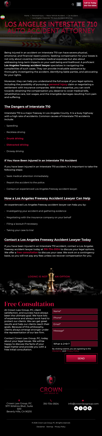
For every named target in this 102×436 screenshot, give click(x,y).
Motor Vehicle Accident (55, 16)
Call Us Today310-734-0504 (90, 4)
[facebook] (85, 408)
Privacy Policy (72, 351)
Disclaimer (57, 351)
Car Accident (73, 16)
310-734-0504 (51, 403)
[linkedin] (76, 408)
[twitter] (81, 408)
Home (26, 16)
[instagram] (90, 408)
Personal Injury (38, 16)
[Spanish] (2, 17)
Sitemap (49, 427)
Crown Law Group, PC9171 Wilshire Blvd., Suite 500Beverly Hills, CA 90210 (19, 407)
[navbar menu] (78, 4)
